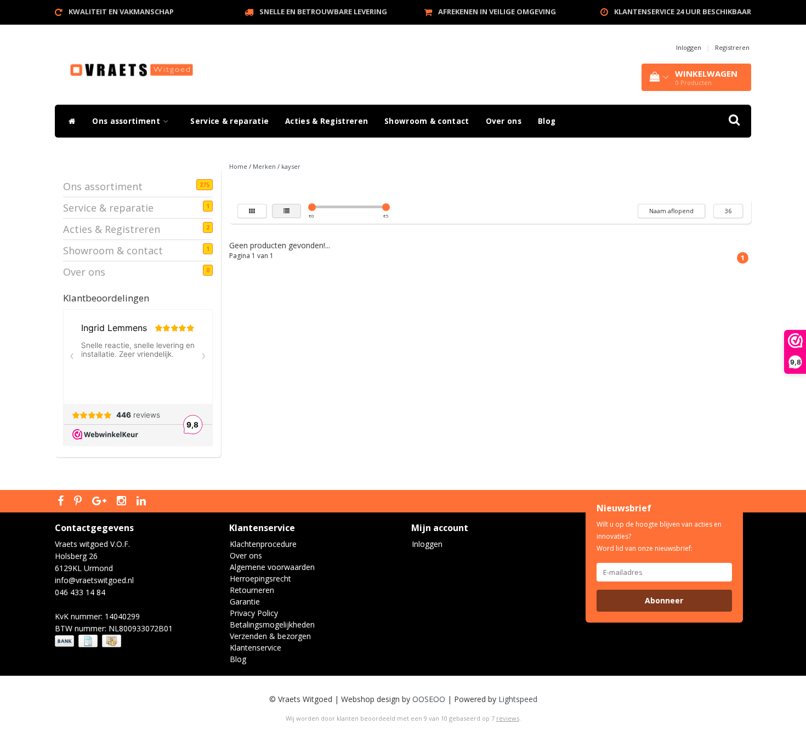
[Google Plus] (100, 501)
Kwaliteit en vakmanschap (121, 11)
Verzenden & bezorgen (270, 636)
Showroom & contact (426, 121)
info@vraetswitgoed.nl (94, 580)
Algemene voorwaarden (272, 567)
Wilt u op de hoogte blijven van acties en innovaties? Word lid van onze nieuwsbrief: (659, 536)
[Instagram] (123, 501)
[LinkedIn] (143, 501)
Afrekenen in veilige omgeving (497, 11)
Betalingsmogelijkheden (272, 624)
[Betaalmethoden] (89, 641)
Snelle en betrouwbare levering (323, 11)
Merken (264, 166)
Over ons (503, 121)
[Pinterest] (79, 501)
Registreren (732, 47)
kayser (290, 166)
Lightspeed (517, 699)
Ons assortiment (127, 121)
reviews (507, 718)
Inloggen (688, 47)
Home (238, 166)
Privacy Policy (254, 613)
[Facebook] (62, 501)
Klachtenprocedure (263, 544)
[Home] (69, 121)
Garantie (245, 601)
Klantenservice (255, 647)
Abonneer (664, 600)
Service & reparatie (229, 121)
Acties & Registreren (326, 121)
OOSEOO (428, 699)
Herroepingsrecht (260, 578)
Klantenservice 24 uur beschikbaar (682, 11)
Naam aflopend (671, 211)
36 (728, 211)
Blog (546, 121)
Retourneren (252, 590)
